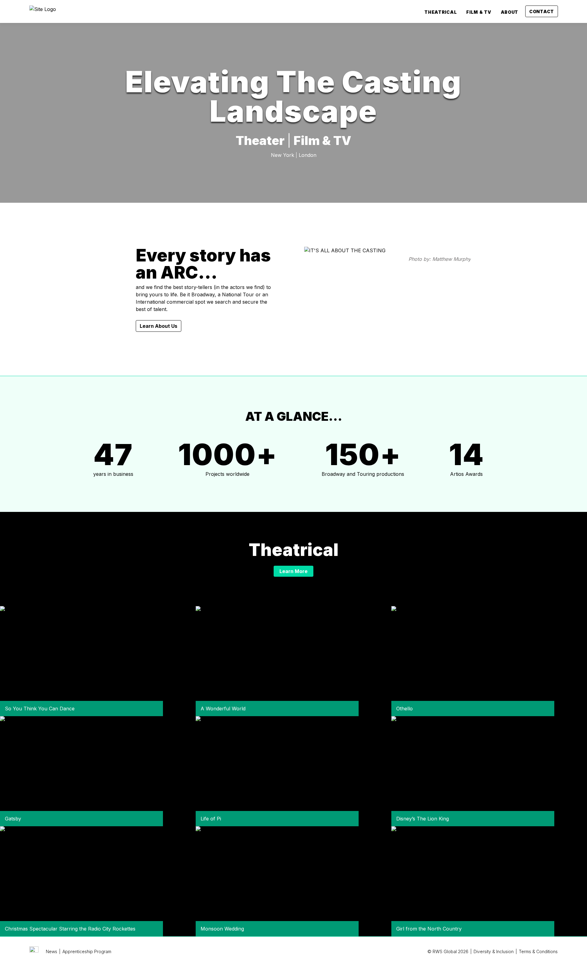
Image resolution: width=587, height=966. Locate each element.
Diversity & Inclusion (494, 951)
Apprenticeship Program (86, 951)
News (51, 951)
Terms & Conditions (538, 951)
